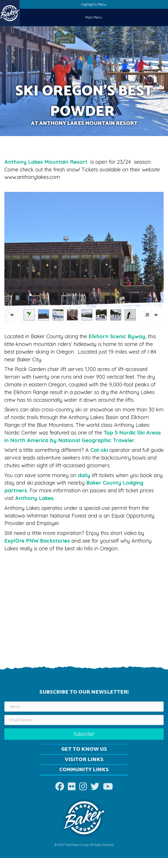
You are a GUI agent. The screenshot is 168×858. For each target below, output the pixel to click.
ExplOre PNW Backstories (37, 540)
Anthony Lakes (34, 498)
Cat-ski (99, 450)
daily (84, 475)
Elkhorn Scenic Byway (117, 336)
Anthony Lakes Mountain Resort (46, 161)
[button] (147, 315)
